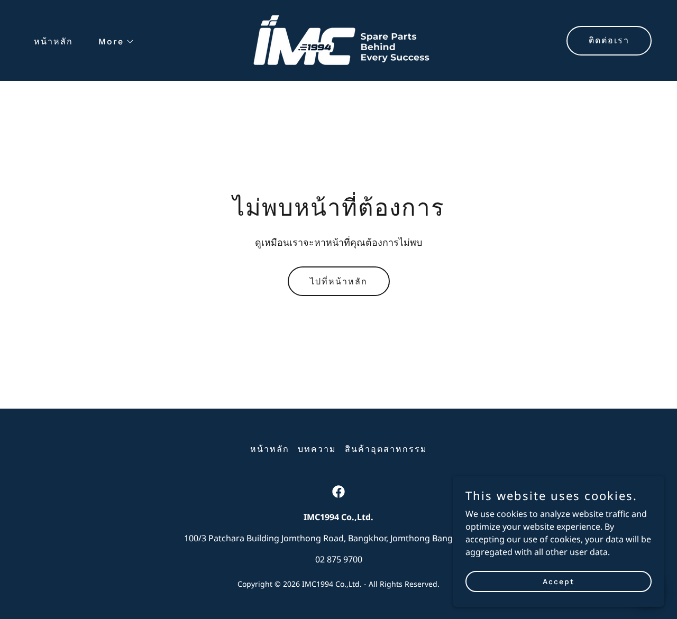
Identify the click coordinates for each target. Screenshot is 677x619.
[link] (338, 39)
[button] (112, 41)
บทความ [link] (317, 449)
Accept (558, 581)
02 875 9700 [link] (338, 559)
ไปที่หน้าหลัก (339, 281)
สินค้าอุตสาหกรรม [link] (386, 449)
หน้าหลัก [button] (269, 449)
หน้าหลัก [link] (53, 41)
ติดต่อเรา (609, 40)
